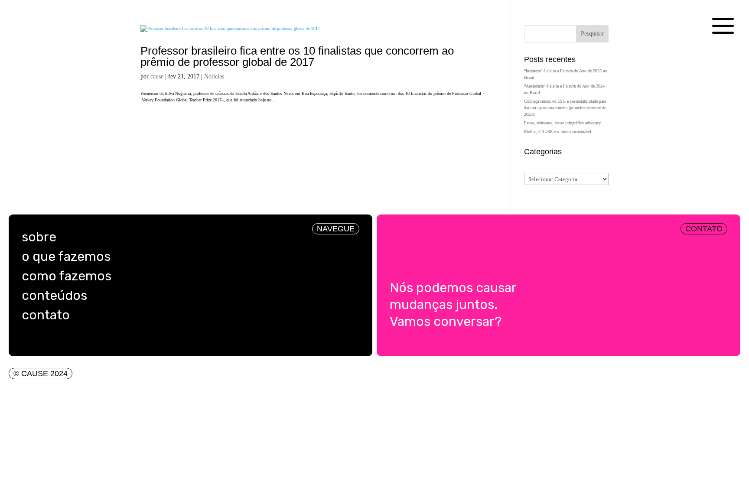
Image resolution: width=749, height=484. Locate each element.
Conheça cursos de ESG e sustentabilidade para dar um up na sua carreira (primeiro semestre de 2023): (565, 108)
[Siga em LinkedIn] (43, 341)
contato (46, 315)
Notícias (214, 76)
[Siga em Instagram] (26, 341)
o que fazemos (66, 256)
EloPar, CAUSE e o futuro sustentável (557, 131)
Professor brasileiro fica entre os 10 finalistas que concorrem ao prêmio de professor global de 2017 (297, 56)
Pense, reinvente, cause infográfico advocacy (563, 122)
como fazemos (66, 276)
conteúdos (54, 295)
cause (156, 76)
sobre (39, 237)
